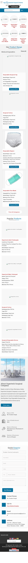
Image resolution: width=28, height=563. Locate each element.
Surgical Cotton (8, 113)
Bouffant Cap (5, 25)
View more (6, 405)
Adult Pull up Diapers (14, 39)
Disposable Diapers (8, 151)
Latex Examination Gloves (23, 26)
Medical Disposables (8, 52)
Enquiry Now (14, 89)
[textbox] (12, 10)
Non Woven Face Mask (5, 40)
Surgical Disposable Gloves (10, 340)
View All (23, 51)
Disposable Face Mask (9, 190)
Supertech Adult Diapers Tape (23, 41)
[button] (13, 506)
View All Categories (14, 212)
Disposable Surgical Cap (14, 26)
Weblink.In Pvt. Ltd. (20, 546)
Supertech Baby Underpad (9, 274)
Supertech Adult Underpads (10, 240)
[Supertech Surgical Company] (13, 2)
